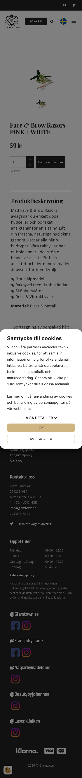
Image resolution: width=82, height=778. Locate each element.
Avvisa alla (41, 439)
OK (41, 428)
